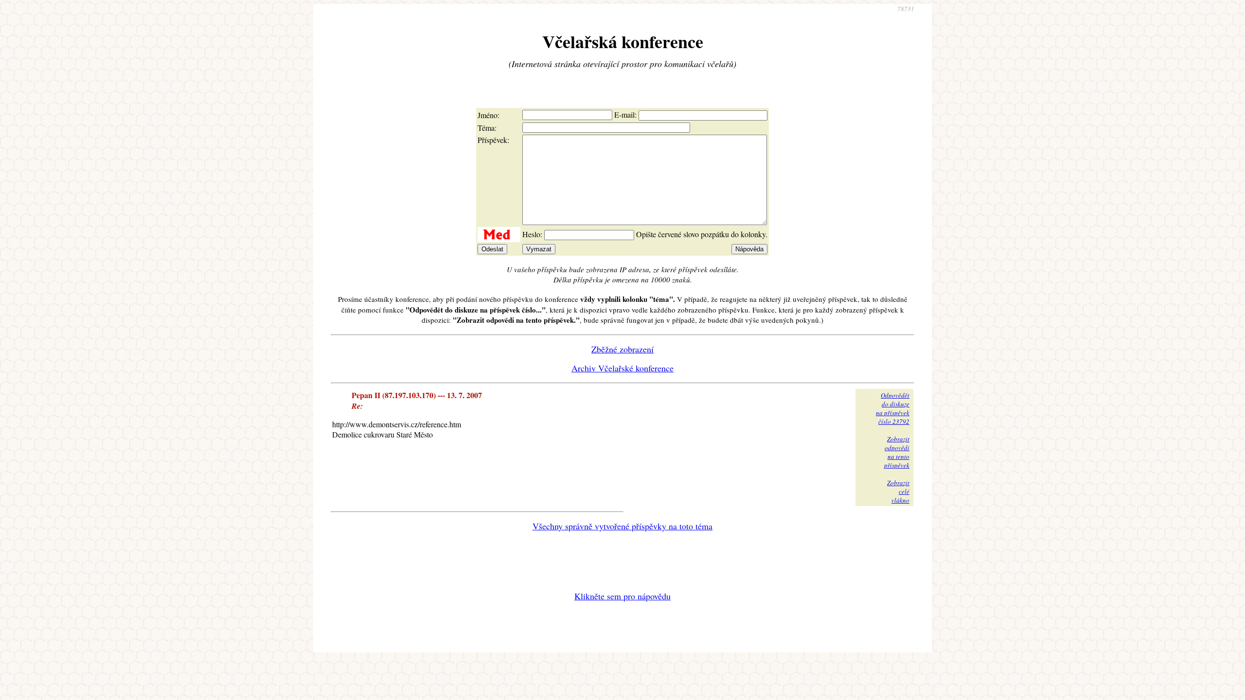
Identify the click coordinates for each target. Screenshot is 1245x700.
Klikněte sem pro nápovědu (622, 596)
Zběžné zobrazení (622, 349)
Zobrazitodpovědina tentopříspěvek (896, 452)
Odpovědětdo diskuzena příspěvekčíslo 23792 (892, 408)
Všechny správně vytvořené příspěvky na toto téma (622, 526)
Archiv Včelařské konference (622, 368)
